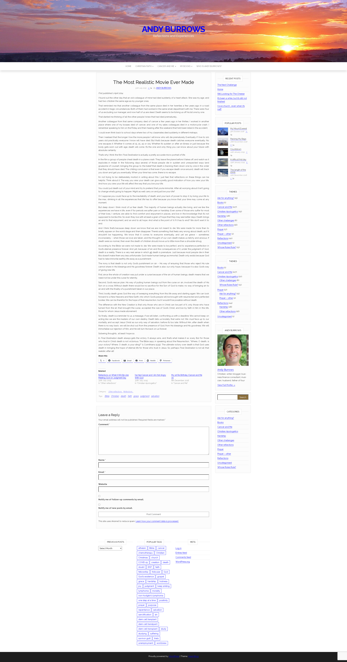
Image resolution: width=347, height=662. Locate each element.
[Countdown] (222, 152)
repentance (144, 610)
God (166, 572)
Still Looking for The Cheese (231, 94)
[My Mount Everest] (222, 131)
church (154, 557)
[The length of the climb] (222, 172)
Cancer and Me (166, 66)
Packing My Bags (238, 139)
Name (102, 460)
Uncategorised (224, 243)
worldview (161, 643)
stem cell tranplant (147, 619)
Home (128, 66)
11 (246, 131)
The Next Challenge (227, 85)
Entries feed (181, 553)
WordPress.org (183, 561)
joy (139, 586)
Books (220, 202)
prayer (141, 605)
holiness (163, 581)
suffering (154, 633)
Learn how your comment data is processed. (157, 521)
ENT (150, 567)
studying (142, 633)
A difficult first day (238, 159)
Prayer (220, 229)
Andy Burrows (173, 29)
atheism (142, 548)
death (123, 396)
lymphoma (143, 591)
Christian (115, 396)
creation (155, 562)
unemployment (145, 643)
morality (156, 591)
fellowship (143, 572)
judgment (144, 396)
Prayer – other (224, 234)
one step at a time (147, 600)
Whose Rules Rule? (226, 247)
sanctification (144, 614)
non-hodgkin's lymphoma (150, 595)
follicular (156, 572)
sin (156, 614)
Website (102, 484)
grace (136, 396)
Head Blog (193, 656)
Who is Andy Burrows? (209, 66)
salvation (155, 396)
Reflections (127, 392)
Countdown (235, 149)
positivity (163, 600)
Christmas (143, 557)
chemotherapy (145, 553)
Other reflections (115, 392)
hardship (152, 581)
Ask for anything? (225, 198)
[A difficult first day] (222, 162)
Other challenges (225, 220)
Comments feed (183, 557)
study (163, 629)
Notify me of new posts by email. (115, 508)
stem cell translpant (147, 624)
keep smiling (164, 586)
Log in (178, 548)
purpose (152, 605)
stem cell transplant (147, 629)
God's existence (146, 576)
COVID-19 (143, 562)
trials (156, 638)
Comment (104, 424)
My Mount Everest (238, 128)
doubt (141, 567)
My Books (185, 66)
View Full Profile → (226, 385)
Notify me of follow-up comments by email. (121, 499)
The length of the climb (238, 171)
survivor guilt (144, 638)
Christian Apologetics (227, 211)
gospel (160, 576)
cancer (161, 548)
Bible (107, 396)
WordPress (174, 656)
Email (101, 472)
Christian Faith (143, 66)
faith (130, 396)
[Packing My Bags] (222, 141)
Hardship (221, 216)
